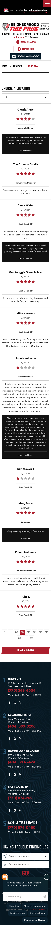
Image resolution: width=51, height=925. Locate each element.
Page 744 (33, 66)
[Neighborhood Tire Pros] (25, 27)
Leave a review (25, 650)
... (10, 632)
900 (31, 638)
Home (4, 66)
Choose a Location (16, 88)
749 (19, 638)
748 (46, 632)
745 (28, 632)
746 (34, 632)
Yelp (20, 702)
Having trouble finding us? (25, 847)
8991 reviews (31, 37)
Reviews (17, 66)
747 (40, 632)
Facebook (9, 702)
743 (16, 632)
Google (14, 702)
